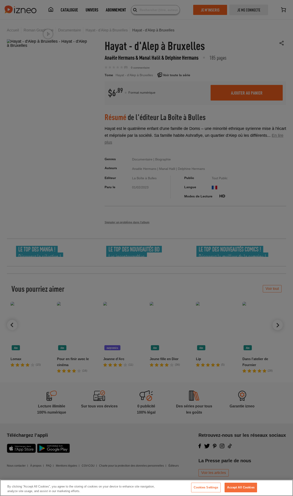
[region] (146, 488)
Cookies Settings (206, 487)
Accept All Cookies (240, 487)
